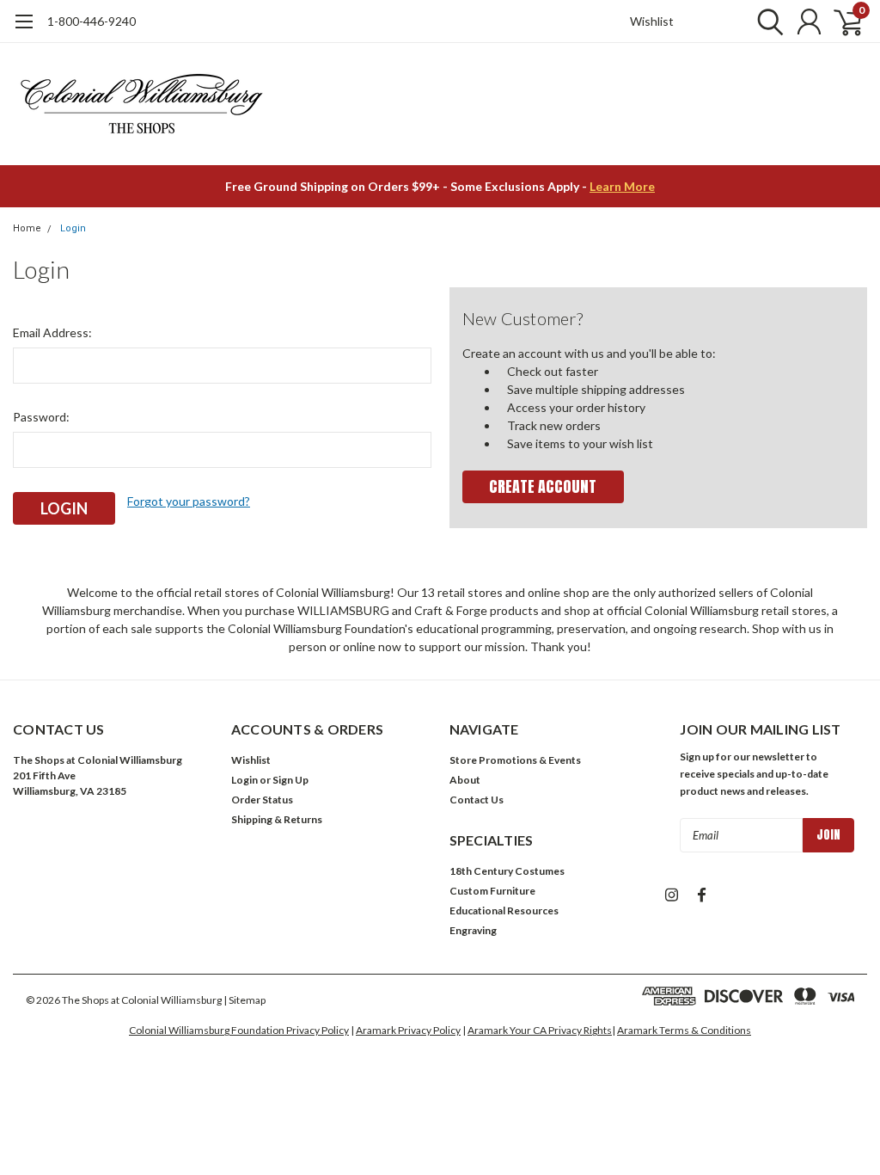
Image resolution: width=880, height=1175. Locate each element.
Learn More (622, 186)
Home (27, 228)
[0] (841, 21)
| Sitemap (244, 1000)
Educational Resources (504, 910)
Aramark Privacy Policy (408, 1030)
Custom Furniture (492, 890)
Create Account (542, 486)
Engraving (473, 930)
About (464, 779)
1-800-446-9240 (91, 21)
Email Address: (52, 332)
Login (73, 228)
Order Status (262, 799)
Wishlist (652, 21)
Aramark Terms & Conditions (684, 1030)
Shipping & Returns (276, 819)
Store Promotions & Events (515, 760)
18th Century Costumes (507, 870)
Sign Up (290, 779)
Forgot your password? (188, 501)
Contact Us (476, 799)
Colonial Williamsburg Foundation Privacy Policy (239, 1030)
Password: (41, 416)
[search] (766, 21)
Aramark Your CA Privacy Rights (540, 1030)
